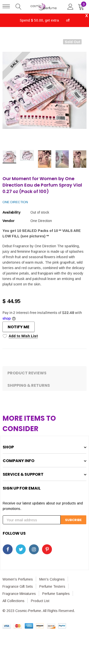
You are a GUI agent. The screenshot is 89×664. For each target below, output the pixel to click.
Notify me (18, 327)
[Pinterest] (47, 549)
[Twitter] (21, 549)
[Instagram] (34, 549)
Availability (11, 212)
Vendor (8, 221)
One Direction (15, 202)
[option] (44, 90)
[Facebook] (8, 549)
